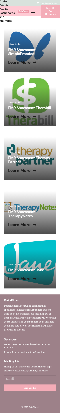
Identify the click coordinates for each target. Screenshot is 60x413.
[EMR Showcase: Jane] (30, 262)
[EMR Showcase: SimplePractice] (30, 46)
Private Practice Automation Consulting (25, 352)
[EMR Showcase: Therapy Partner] (30, 154)
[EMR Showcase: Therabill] (30, 100)
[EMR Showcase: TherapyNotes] (30, 208)
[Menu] (33, 11)
